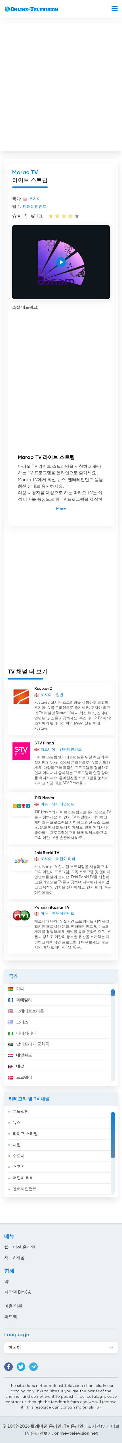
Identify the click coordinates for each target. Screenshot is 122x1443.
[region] (61, 1035)
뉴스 (17, 1123)
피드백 (10, 1317)
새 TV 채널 (14, 1258)
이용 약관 (13, 1306)
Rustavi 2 (43, 689)
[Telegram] (33, 1366)
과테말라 (24, 1000)
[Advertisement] (61, 85)
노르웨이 (24, 1077)
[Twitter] (21, 1366)
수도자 (19, 1156)
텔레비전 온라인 (19, 1247)
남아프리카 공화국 (32, 1044)
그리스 (22, 1022)
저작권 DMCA (17, 1292)
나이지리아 (26, 1033)
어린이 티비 (23, 1178)
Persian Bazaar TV (52, 908)
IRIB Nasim (44, 798)
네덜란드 (24, 1055)
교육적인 (21, 1112)
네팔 (20, 1066)
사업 (17, 1145)
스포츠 (19, 1167)
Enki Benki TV (46, 853)
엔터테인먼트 (25, 1189)
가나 (20, 989)
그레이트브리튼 (30, 1011)
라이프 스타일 (25, 1134)
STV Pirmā (44, 743)
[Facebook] (8, 1366)
